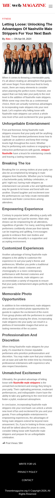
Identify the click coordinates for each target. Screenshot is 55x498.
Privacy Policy (27, 472)
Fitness (6, 19)
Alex (8, 39)
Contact (27, 480)
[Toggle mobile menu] (50, 6)
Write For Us (27, 464)
